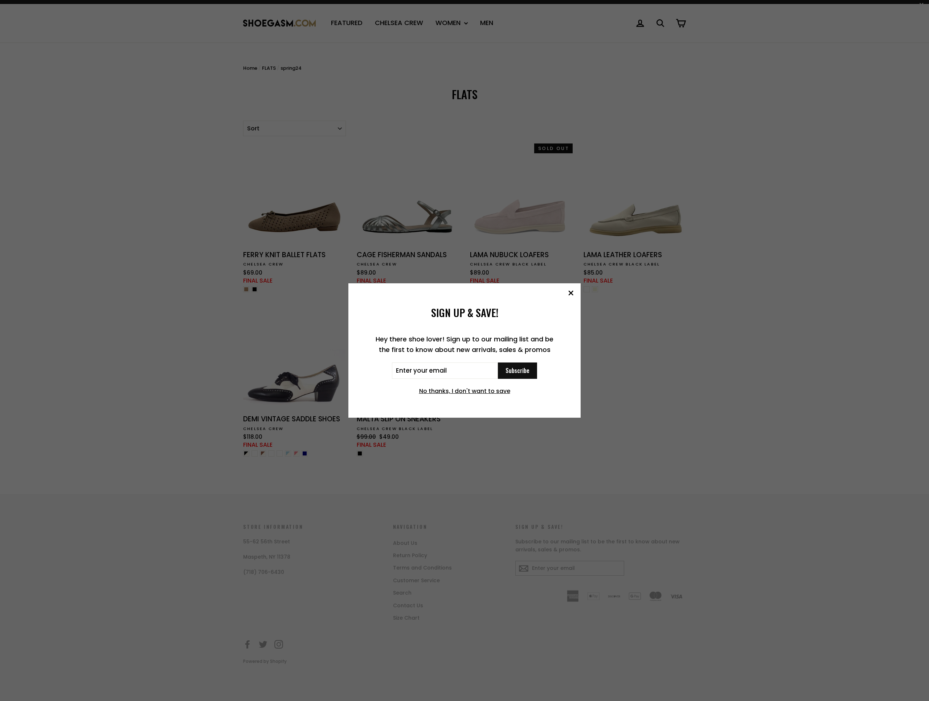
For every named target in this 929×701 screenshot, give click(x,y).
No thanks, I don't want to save (464, 391)
